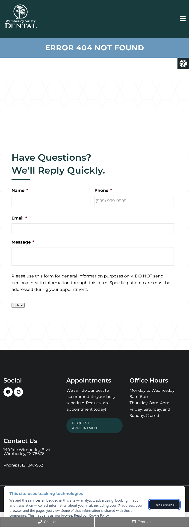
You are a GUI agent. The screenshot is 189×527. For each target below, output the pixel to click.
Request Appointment (85, 425)
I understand (164, 504)
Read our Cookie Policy (91, 515)
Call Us (49, 522)
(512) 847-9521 (31, 465)
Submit (18, 305)
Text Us (144, 522)
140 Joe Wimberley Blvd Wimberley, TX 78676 (26, 452)
